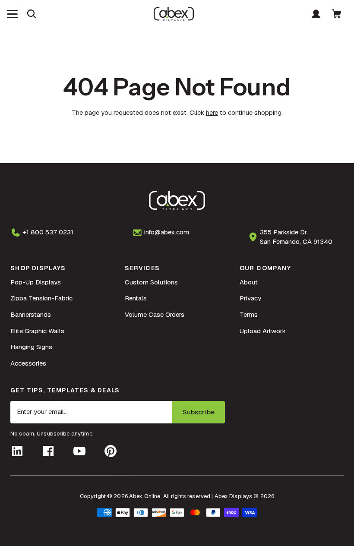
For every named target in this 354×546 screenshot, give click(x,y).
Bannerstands (30, 314)
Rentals (136, 298)
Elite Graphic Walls (37, 331)
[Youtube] (79, 451)
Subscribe (199, 412)
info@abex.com (166, 232)
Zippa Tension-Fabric (41, 298)
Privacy (250, 298)
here (212, 112)
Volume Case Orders (154, 314)
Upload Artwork (263, 331)
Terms (249, 314)
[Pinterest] (110, 451)
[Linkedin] (17, 451)
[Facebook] (48, 451)
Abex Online (144, 496)
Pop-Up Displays (35, 282)
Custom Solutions (151, 282)
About (249, 282)
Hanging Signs (31, 347)
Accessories (28, 363)
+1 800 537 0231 (47, 232)
